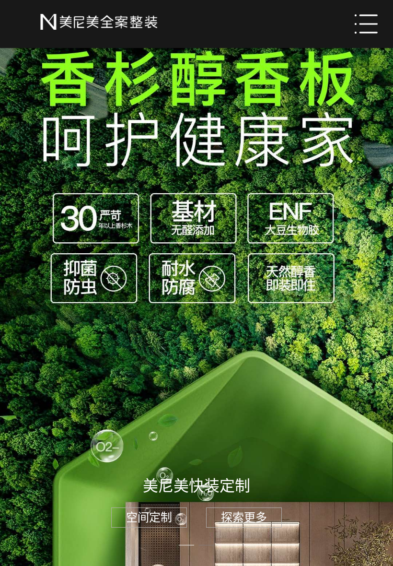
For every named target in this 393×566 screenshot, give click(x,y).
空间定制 (149, 517)
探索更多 (244, 517)
